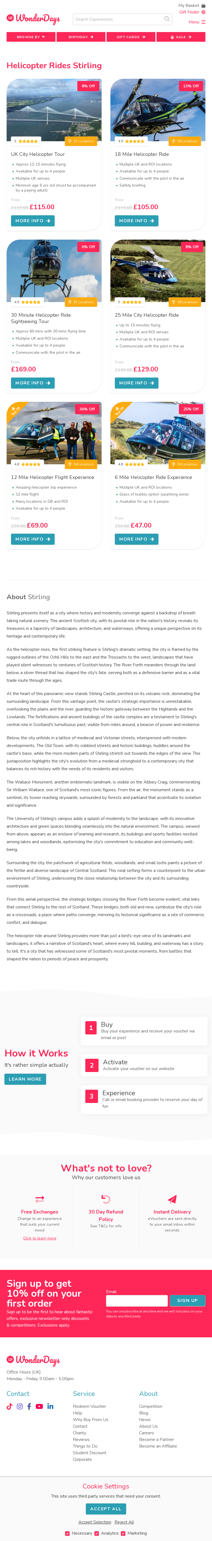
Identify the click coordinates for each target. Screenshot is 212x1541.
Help (77, 1413)
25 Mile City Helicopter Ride (147, 315)
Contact (80, 1426)
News (145, 1420)
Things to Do (85, 1446)
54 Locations (84, 464)
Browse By (28, 37)
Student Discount (89, 1453)
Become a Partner (156, 1440)
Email (111, 1292)
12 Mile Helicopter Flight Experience (52, 477)
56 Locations (187, 141)
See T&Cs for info (106, 1226)
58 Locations (187, 302)
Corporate (82, 1459)
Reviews (81, 1440)
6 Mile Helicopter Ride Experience (153, 477)
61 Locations (84, 302)
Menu (194, 22)
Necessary (82, 1533)
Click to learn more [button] (39, 1238)
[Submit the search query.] (167, 18)
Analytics (110, 1533)
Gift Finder (189, 12)
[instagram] (20, 1406)
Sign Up (187, 1301)
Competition (150, 1406)
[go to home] (33, 19)
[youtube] (39, 1406)
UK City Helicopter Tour (38, 154)
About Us (148, 1426)
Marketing (137, 1533)
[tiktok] (9, 1406)
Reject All (124, 1522)
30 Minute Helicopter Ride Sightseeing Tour (41, 318)
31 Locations (84, 141)
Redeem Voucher (89, 1406)
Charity (79, 1433)
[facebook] (29, 1406)
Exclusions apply (53, 1325)
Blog (143, 1413)
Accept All (106, 1509)
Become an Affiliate (158, 1446)
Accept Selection (94, 1522)
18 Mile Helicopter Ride (142, 154)
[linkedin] (50, 1406)
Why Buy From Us (90, 1420)
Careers (146, 1433)
